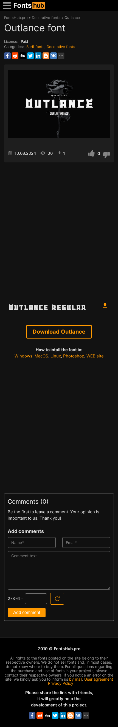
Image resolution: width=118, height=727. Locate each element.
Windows (23, 356)
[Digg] (22, 55)
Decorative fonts (61, 46)
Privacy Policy (60, 683)
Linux (55, 356)
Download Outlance (59, 331)
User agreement (98, 679)
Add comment (26, 612)
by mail (75, 679)
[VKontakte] (53, 55)
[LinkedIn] (38, 55)
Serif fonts (35, 46)
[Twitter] (30, 55)
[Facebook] (7, 55)
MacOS (41, 356)
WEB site (95, 356)
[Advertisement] (59, 230)
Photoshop (73, 356)
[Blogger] (46, 55)
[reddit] (15, 55)
